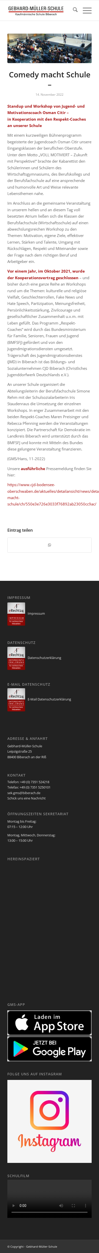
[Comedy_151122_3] (49, 48)
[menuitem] (73, 10)
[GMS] (41, 10)
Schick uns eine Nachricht (26, 798)
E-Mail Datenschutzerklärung (49, 699)
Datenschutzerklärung (44, 657)
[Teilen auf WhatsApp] (49, 545)
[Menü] (85, 10)
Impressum (36, 613)
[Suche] (73, 10)
